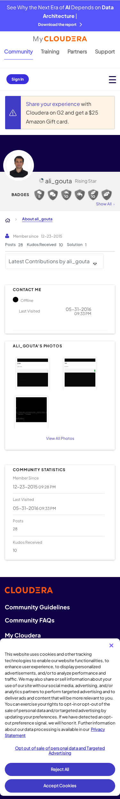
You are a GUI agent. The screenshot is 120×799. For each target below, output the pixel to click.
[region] (60, 717)
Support (105, 51)
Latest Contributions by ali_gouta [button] (49, 261)
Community (18, 51)
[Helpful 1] (106, 195)
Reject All (60, 769)
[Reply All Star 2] (66, 195)
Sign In (18, 79)
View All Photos (60, 438)
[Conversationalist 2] (39, 195)
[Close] (111, 645)
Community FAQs (29, 620)
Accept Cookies (60, 785)
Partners (77, 51)
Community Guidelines (37, 607)
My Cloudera (23, 635)
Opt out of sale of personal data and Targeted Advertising (60, 751)
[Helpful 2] (93, 195)
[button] (35, 372)
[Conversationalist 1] (53, 195)
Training (50, 51)
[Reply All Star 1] (79, 195)
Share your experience (53, 103)
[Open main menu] (112, 79)
